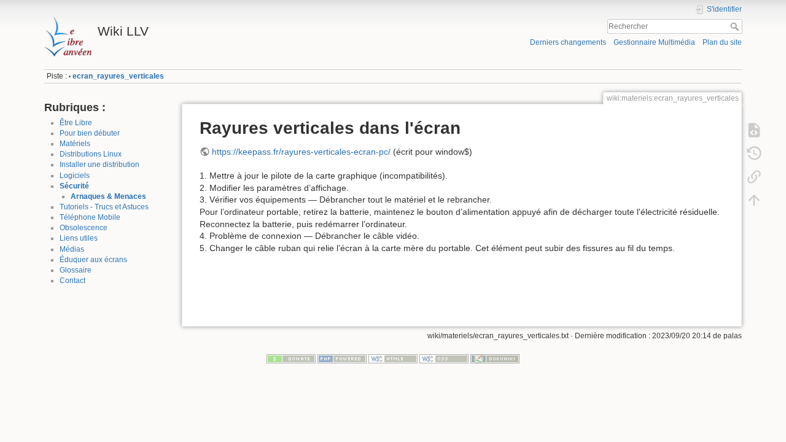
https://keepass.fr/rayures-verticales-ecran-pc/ (301, 152)
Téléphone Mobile (90, 217)
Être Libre (76, 122)
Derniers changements (568, 42)
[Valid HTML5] (393, 358)
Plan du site (722, 42)
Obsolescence (83, 227)
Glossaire (75, 270)
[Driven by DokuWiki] (494, 358)
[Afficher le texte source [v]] (754, 130)
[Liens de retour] (754, 176)
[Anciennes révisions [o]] (754, 153)
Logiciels (75, 175)
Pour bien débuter (90, 133)
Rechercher (736, 26)
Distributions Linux (91, 154)
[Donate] (291, 358)
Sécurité (74, 186)
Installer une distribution (99, 164)
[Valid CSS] (444, 358)
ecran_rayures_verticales (118, 76)
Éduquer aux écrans (93, 259)
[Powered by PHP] (342, 358)
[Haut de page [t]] (754, 200)
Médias (72, 249)
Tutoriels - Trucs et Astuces (104, 207)
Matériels (75, 143)
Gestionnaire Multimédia (654, 42)
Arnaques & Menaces (108, 196)
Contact (72, 280)
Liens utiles (79, 238)
